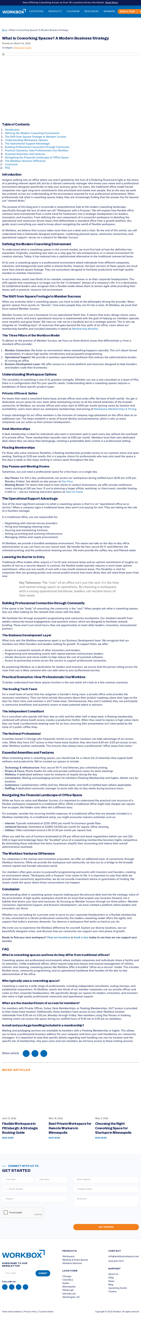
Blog (4, 30)
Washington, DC (71, 1297)
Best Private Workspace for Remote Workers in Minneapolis (70, 1128)
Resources (92, 11)
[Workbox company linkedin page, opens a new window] (5, 1287)
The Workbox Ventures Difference (25, 161)
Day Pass (67, 482)
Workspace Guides (22, 48)
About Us (113, 1274)
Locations (36, 11)
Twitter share (35, 1053)
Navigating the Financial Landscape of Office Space (37, 158)
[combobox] (5, 1189)
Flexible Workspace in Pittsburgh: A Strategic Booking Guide (20, 1128)
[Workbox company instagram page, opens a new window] (18, 1287)
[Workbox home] (22, 1254)
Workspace (68, 1256)
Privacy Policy (30, 1312)
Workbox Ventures (72, 1263)
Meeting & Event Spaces (75, 1260)
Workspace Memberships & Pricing (115, 409)
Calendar (73, 11)
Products (55, 11)
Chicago (66, 1276)
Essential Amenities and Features (25, 154)
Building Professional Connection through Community (37, 147)
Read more (8, 1138)
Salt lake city (69, 1294)
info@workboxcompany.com (123, 1256)
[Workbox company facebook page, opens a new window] (11, 1287)
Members (109, 11)
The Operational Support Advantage (27, 144)
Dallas (65, 1283)
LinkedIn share (43, 1053)
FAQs (111, 1278)
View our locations (58, 938)
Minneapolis (69, 1287)
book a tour (81, 938)
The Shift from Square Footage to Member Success (35, 137)
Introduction (12, 130)
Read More (111, 3)
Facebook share (26, 1053)
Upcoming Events (117, 1288)
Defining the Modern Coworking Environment (32, 133)
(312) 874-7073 (116, 1261)
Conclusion (11, 164)
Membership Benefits (85, 329)
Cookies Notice (46, 1312)
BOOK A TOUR (127, 12)
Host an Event (74, 492)
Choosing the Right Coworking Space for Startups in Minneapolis (113, 1128)
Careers (112, 1292)
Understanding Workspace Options (26, 140)
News (111, 1281)
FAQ (7, 168)
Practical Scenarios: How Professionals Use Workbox (36, 151)
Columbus (67, 1280)
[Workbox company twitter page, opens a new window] (25, 1287)
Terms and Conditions (12, 1312)
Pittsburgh (68, 1290)
